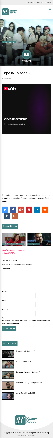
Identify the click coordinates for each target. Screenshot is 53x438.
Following (31, 2)
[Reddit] (45, 210)
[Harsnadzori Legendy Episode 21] (8, 389)
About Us (45, 433)
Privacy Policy (30, 435)
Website (5, 310)
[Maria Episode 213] (8, 368)
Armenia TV (27, 46)
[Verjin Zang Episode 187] (8, 399)
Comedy (11, 46)
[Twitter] (5, 210)
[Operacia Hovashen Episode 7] (8, 378)
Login (41, 2)
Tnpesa (5, 42)
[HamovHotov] (9, 15)
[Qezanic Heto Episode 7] (8, 357)
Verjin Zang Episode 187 (25, 393)
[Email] (15, 216)
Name (4, 291)
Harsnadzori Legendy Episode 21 (29, 382)
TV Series (12, 42)
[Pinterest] (29, 210)
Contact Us (21, 435)
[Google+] (21, 210)
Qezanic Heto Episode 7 (25, 351)
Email (4, 301)
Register (48, 2)
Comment (6, 269)
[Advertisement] (26, 165)
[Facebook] (13, 210)
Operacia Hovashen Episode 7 (28, 372)
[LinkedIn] (37, 210)
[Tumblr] (7, 216)
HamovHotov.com (22, 433)
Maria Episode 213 (23, 361)
